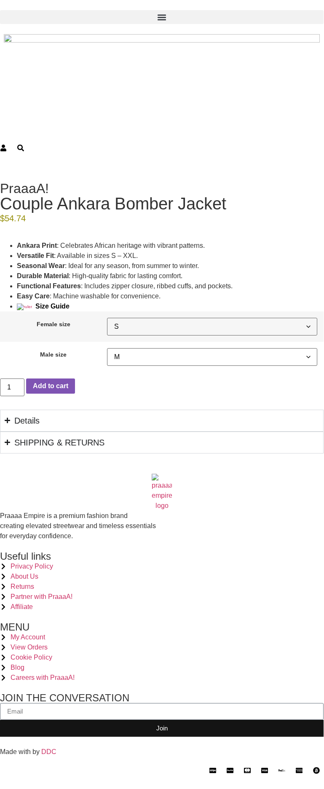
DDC (49, 751)
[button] (162, 17)
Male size (53, 354)
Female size (53, 324)
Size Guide (52, 306)
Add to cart (50, 385)
